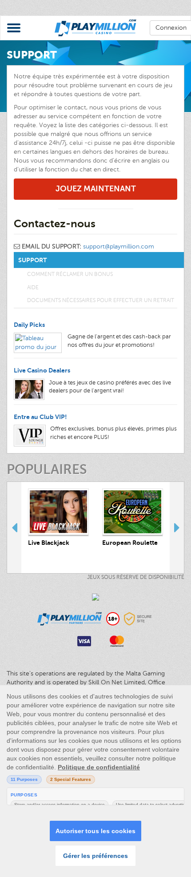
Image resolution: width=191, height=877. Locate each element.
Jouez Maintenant (96, 188)
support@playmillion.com (118, 246)
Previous (14, 527)
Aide (33, 287)
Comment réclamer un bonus (70, 274)
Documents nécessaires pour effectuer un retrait (100, 300)
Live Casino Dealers (42, 370)
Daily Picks (29, 324)
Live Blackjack (48, 542)
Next (177, 527)
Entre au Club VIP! (40, 416)
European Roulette (130, 542)
